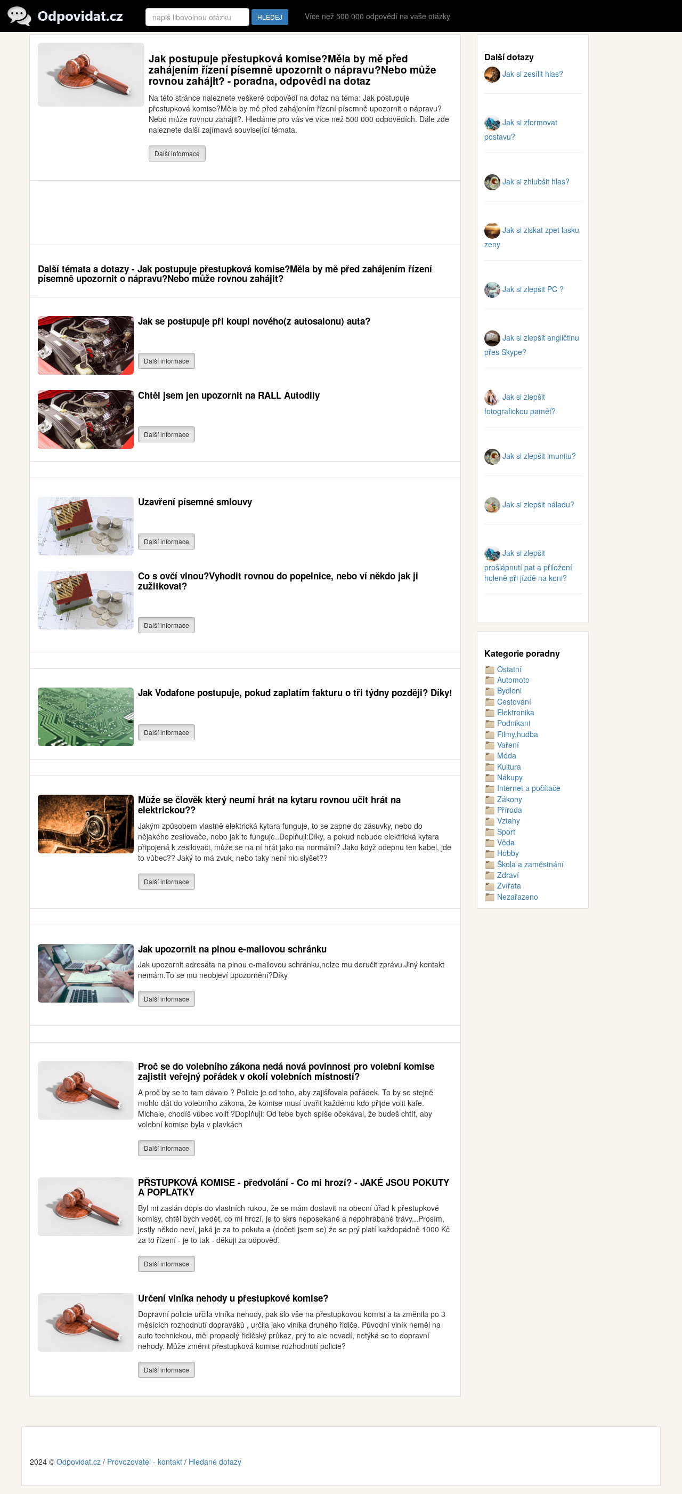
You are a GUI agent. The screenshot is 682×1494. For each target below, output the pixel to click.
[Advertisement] (232, 213)
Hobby (507, 852)
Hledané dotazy (215, 1461)
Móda (505, 755)
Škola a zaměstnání (529, 864)
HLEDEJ (269, 16)
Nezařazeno (516, 896)
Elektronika (514, 712)
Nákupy (509, 777)
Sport (505, 831)
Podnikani (512, 722)
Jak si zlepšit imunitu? (538, 455)
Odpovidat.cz (78, 1461)
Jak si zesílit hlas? (531, 73)
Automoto (512, 679)
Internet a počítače (528, 787)
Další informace (177, 153)
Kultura (508, 766)
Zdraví (507, 874)
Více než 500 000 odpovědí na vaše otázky (377, 16)
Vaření (507, 744)
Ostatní (508, 669)
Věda (505, 842)
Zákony (508, 799)
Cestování (513, 701)
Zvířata (508, 885)
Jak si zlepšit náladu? (537, 504)
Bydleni (508, 690)
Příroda (508, 809)
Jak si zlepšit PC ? (532, 289)
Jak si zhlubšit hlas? (535, 181)
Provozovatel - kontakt (144, 1461)
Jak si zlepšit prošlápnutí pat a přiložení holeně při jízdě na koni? (528, 565)
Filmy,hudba (516, 734)
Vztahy (507, 820)
